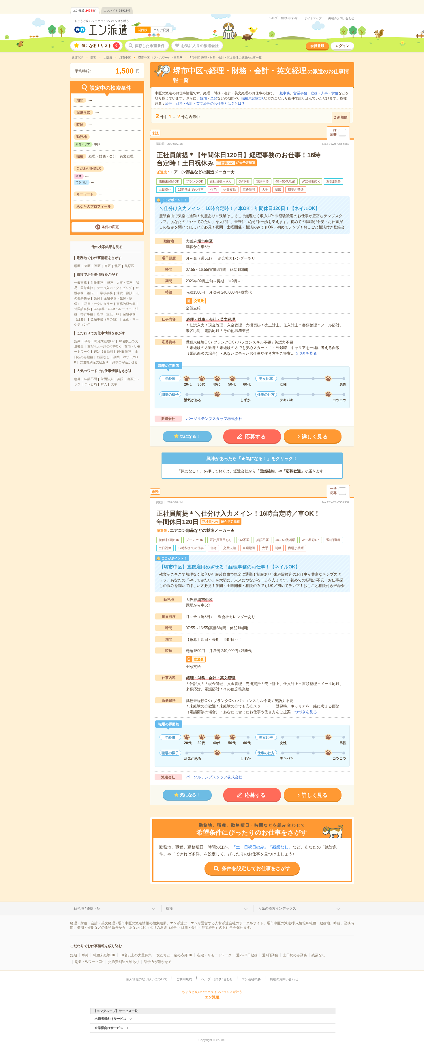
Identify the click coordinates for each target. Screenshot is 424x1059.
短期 (77, 341)
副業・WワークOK (89, 962)
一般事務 (80, 282)
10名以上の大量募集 (136, 955)
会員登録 (317, 46)
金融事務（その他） (105, 319)
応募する (255, 437)
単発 (87, 341)
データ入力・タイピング (114, 288)
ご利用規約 (184, 979)
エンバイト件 (117, 10)
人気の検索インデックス (277, 908)
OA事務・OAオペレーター (113, 309)
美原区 (129, 266)
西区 (97, 266)
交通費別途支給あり (94, 362)
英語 (120, 379)
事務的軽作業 (126, 303)
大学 (114, 384)
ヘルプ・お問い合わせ (283, 18)
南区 (107, 266)
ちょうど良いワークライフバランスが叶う (101, 20)
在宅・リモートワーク (214, 955)
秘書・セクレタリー (98, 303)
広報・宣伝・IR (108, 314)
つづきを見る (305, 353)
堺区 (77, 266)
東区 (87, 266)
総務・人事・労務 (119, 282)
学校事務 (106, 293)
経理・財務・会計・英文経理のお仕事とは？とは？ (205, 104)
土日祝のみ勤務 (295, 955)
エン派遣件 (85, 10)
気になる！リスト (99, 46)
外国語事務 (82, 309)
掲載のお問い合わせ (341, 18)
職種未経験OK (104, 341)
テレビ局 (90, 384)
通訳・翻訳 (124, 293)
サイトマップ (313, 18)
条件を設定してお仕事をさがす (256, 868)
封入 (104, 384)
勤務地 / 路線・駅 (87, 908)
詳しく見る (315, 437)
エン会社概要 (251, 979)
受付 (97, 298)
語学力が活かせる (125, 362)
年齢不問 (90, 379)
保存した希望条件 (150, 46)
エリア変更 (161, 30)
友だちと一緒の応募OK (104, 346)
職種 (169, 908)
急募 (77, 379)
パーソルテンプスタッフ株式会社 (214, 418)
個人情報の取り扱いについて (146, 979)
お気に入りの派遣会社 (200, 46)
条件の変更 (110, 227)
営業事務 (97, 282)
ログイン (342, 46)
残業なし (103, 357)
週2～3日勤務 (103, 351)
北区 (118, 266)
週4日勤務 (124, 351)
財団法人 (107, 379)
